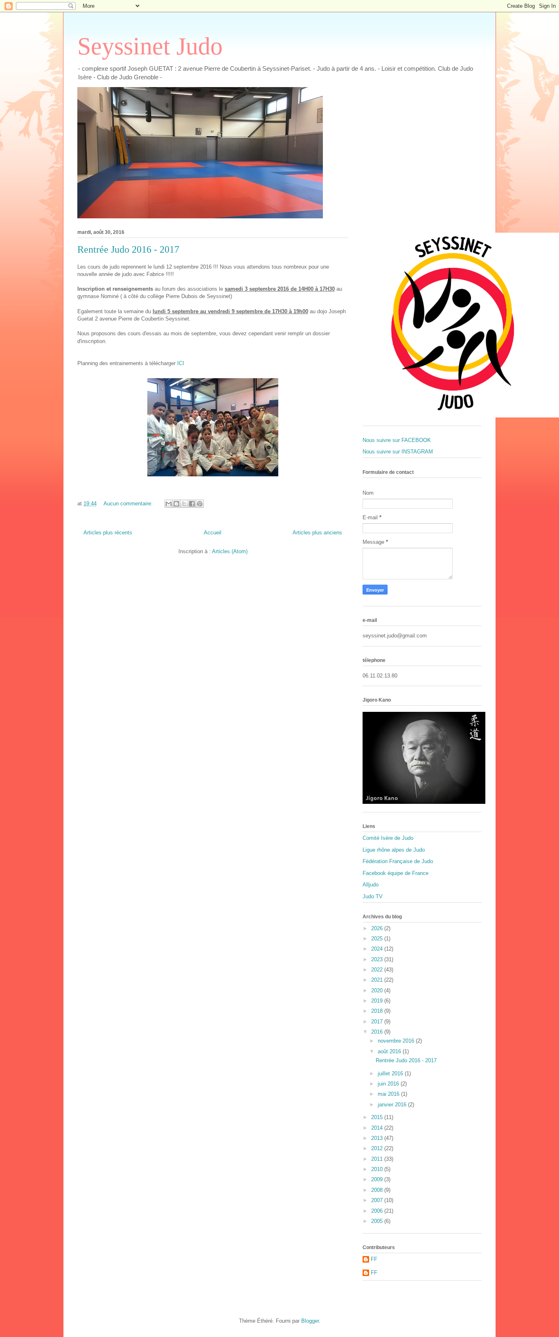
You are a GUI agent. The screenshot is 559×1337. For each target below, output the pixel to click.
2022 (377, 970)
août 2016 (390, 1051)
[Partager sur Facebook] (192, 504)
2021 (377, 980)
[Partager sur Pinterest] (200, 504)
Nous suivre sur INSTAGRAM (398, 452)
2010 (377, 1169)
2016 (377, 1032)
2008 (377, 1190)
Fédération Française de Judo (398, 861)
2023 (377, 959)
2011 (377, 1159)
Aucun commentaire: (129, 503)
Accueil (212, 532)
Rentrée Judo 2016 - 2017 (128, 249)
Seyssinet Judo (150, 46)
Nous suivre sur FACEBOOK (397, 440)
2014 (377, 1128)
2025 (377, 938)
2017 (377, 1021)
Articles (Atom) (230, 551)
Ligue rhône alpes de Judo (394, 850)
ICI (180, 363)
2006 (377, 1211)
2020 (377, 990)
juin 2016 (389, 1084)
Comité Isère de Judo (388, 838)
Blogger (310, 1321)
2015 (377, 1117)
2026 (377, 928)
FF (374, 1259)
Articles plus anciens (317, 532)
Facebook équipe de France (395, 873)
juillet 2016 (391, 1073)
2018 (377, 1011)
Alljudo (371, 885)
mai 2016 (389, 1094)
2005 (377, 1221)
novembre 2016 (397, 1041)
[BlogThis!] (176, 504)
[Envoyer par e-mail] (169, 504)
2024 (377, 949)
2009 (377, 1179)
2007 (377, 1200)
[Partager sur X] (184, 504)
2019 (377, 1001)
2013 (377, 1138)
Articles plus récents (107, 532)
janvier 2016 (393, 1104)
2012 (377, 1148)
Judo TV (373, 896)
